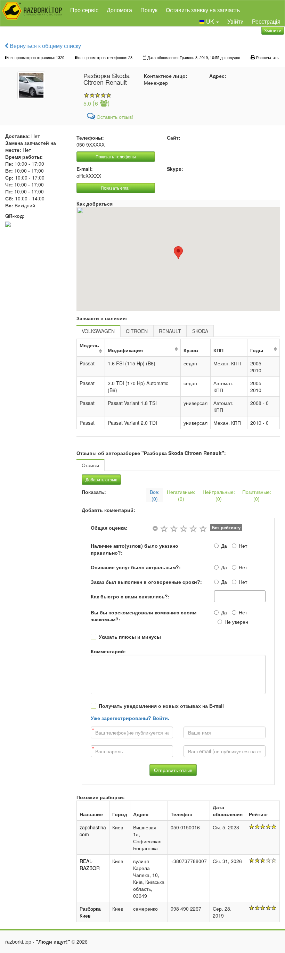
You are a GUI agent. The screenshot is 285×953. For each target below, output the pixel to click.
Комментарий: (108, 651)
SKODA (200, 331)
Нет (243, 545)
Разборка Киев (90, 912)
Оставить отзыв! (114, 116)
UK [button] (210, 21)
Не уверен (236, 621)
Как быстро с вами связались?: (130, 596)
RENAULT (170, 331)
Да (224, 545)
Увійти (235, 21)
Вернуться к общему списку (44, 46)
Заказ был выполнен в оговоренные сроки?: (146, 581)
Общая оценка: (109, 527)
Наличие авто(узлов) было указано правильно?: (134, 549)
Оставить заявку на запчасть (203, 10)
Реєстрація (266, 21)
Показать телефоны (116, 156)
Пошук (148, 10)
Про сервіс (84, 10)
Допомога (119, 10)
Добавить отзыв (101, 479)
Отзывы (90, 465)
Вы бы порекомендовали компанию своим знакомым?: (143, 616)
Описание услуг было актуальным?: (136, 567)
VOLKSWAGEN (98, 331)
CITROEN (137, 331)
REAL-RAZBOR (90, 864)
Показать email (116, 188)
